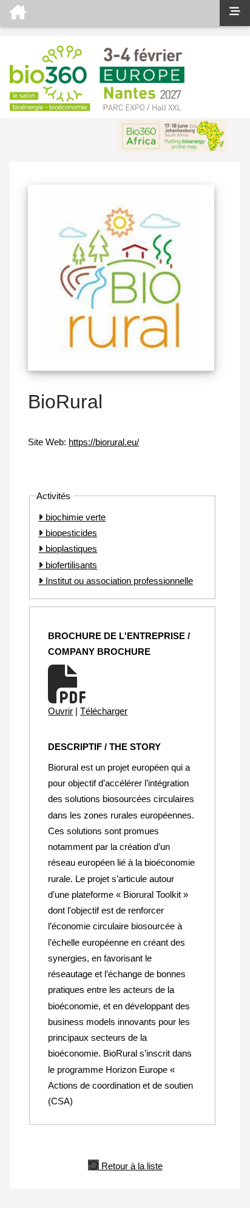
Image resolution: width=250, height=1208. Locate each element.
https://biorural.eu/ (104, 442)
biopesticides (70, 533)
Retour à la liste (131, 1165)
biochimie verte (74, 517)
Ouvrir (60, 711)
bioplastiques (70, 548)
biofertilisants (70, 565)
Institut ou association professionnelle (118, 581)
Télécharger (103, 711)
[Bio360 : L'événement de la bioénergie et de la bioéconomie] (110, 13)
